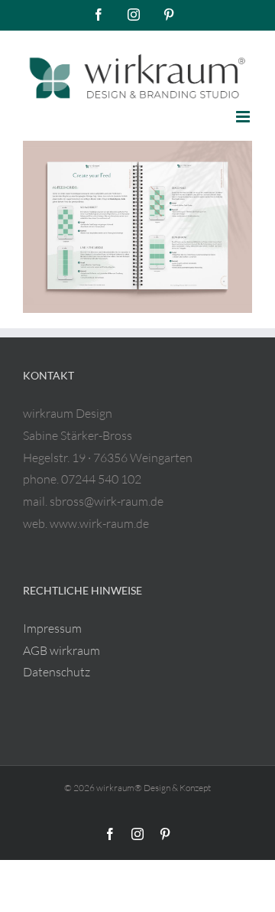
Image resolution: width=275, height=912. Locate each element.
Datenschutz (56, 671)
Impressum (52, 628)
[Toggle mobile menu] (244, 117)
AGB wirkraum (61, 650)
